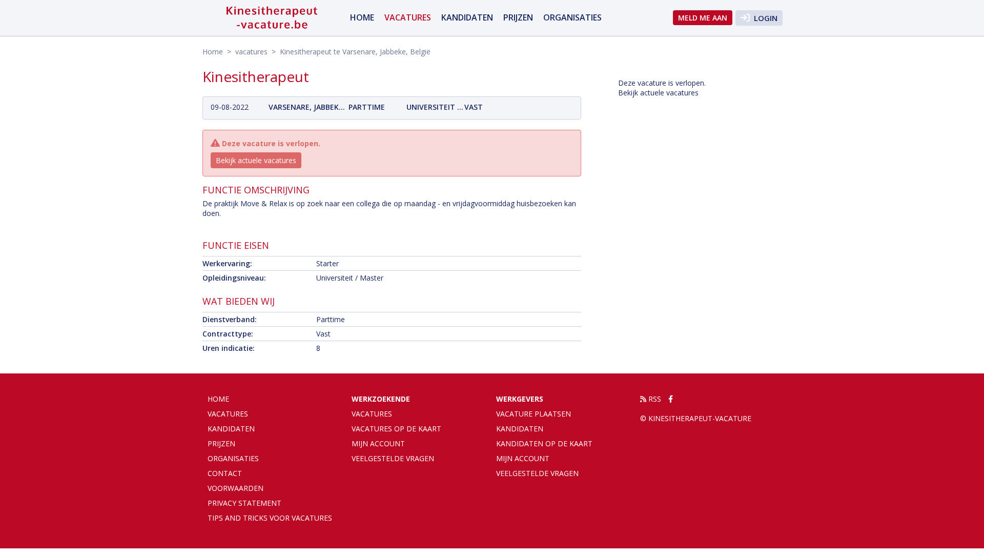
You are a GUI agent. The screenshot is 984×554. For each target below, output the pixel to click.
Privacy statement (244, 503)
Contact (225, 473)
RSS (653, 399)
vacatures (407, 17)
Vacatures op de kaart (396, 428)
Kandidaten (467, 17)
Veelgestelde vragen (393, 458)
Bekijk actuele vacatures (256, 160)
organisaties (572, 17)
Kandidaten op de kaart (544, 443)
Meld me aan (702, 18)
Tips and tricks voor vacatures (270, 518)
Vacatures (372, 414)
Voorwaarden (235, 488)
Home (362, 17)
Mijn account (378, 443)
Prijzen (518, 17)
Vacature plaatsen (533, 414)
